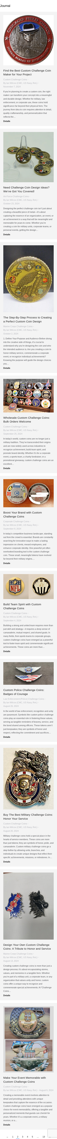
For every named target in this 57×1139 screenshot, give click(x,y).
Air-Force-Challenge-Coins (16, 196)
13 (44, 1137)
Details (6, 121)
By (20, 83)
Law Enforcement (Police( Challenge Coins (23, 699)
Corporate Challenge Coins (16, 521)
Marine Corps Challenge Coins (17, 326)
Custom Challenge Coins (15, 79)
